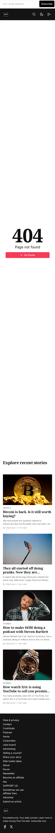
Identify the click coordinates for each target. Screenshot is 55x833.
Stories (7, 624)
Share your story (12, 757)
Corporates (9, 740)
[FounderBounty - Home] (10, 14)
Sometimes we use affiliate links (13, 791)
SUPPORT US (10, 785)
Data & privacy (11, 720)
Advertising (9, 748)
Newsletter (9, 773)
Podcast (7, 732)
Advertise (8, 797)
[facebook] (5, 827)
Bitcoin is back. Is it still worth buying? (27, 514)
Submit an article (12, 801)
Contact (7, 724)
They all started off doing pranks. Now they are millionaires (23, 572)
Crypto (7, 508)
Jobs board (9, 744)
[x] (11, 827)
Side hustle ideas (12, 761)
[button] (34, 14)
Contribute (9, 728)
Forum (6, 769)
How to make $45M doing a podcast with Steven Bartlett (25, 629)
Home (6, 736)
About (6, 765)
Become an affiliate (13, 777)
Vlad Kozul (10, 528)
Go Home (29, 255)
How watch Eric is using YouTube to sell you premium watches (26, 691)
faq (5, 781)
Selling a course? (12, 752)
